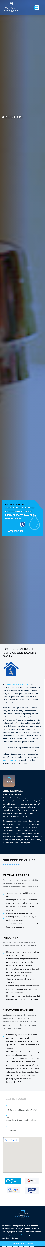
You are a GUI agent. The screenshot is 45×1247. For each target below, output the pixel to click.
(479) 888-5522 (15, 531)
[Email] (6, 1115)
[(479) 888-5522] (22, 524)
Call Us (9, 1127)
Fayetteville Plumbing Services (18, 684)
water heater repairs (10, 760)
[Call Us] (6, 1126)
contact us (22, 1235)
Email (8, 1117)
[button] (39, 7)
